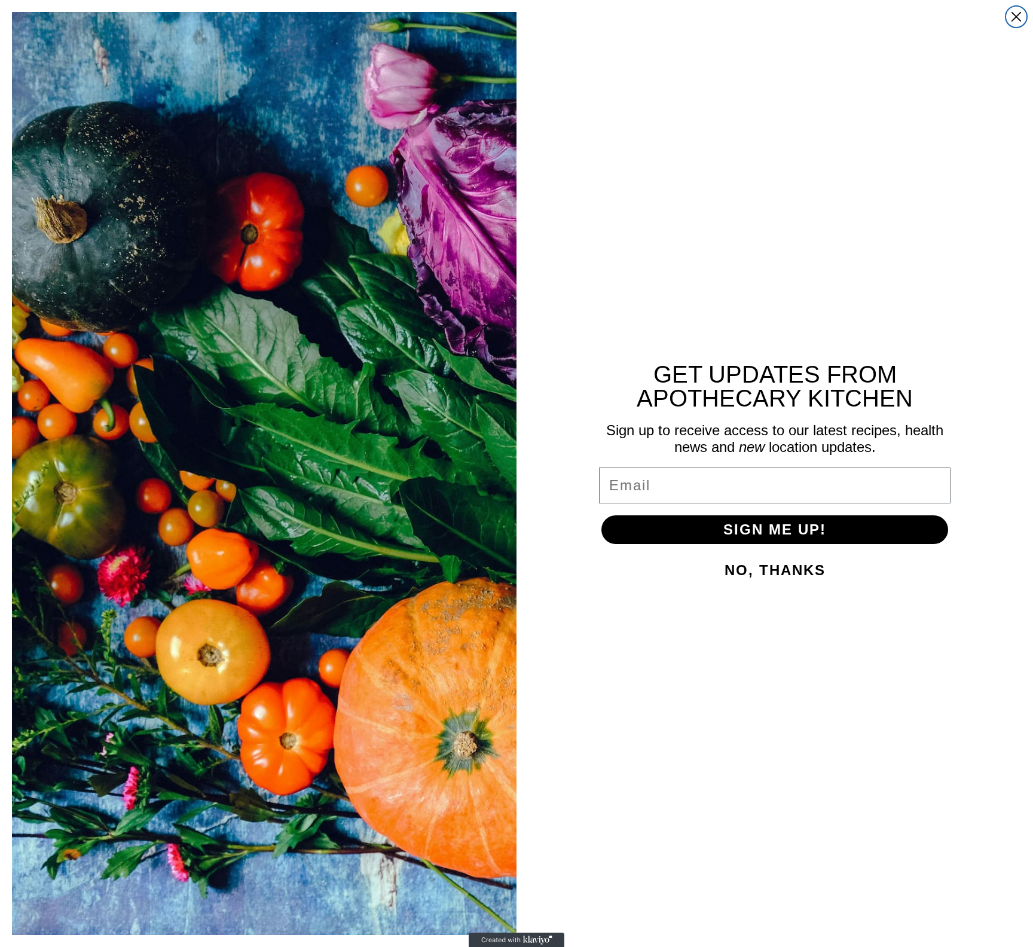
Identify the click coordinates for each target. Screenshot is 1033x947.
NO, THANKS (775, 570)
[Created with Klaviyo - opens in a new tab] (516, 940)
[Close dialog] (1016, 17)
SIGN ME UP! (774, 529)
